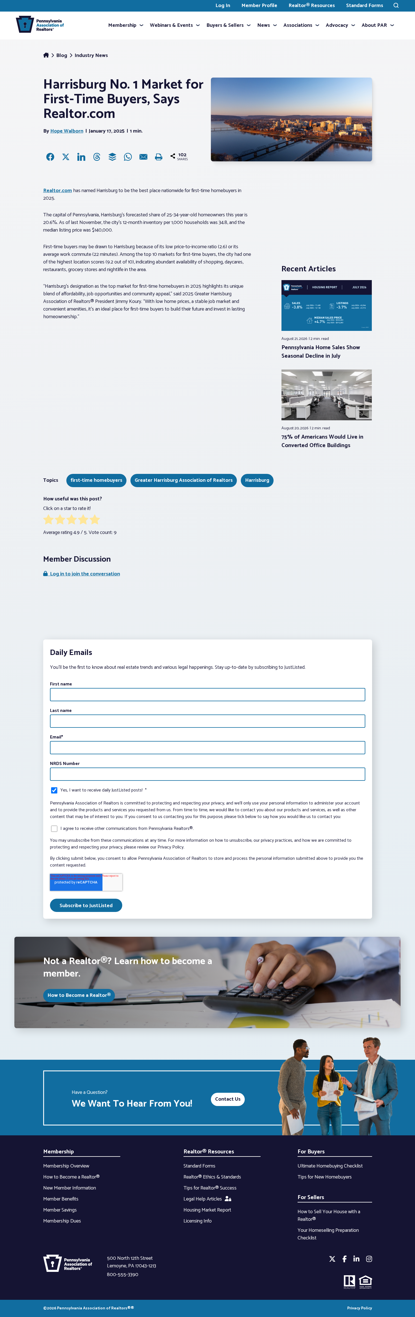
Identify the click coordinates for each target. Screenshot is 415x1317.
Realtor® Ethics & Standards (212, 1177)
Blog (62, 55)
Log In (222, 5)
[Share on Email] (143, 157)
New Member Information (69, 1188)
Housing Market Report (207, 1210)
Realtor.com (57, 190)
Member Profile (259, 5)
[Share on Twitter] (66, 157)
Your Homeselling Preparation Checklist (328, 1234)
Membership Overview (66, 1166)
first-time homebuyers (96, 480)
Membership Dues (62, 1221)
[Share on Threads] (97, 157)
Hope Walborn (66, 131)
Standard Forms (364, 5)
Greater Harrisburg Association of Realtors (184, 480)
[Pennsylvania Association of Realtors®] (40, 25)
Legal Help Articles (203, 1199)
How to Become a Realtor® (79, 995)
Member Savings (60, 1210)
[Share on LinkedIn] (81, 157)
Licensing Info (198, 1221)
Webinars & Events (171, 25)
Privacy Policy (359, 1308)
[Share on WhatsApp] (128, 157)
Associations (297, 25)
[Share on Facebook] (50, 157)
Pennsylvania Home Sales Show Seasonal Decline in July (320, 352)
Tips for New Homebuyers (325, 1177)
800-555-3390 (122, 1274)
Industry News (91, 55)
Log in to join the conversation (84, 574)
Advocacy (337, 25)
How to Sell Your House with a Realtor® (329, 1216)
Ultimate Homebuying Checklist (330, 1166)
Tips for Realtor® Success (210, 1188)
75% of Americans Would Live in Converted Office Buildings (322, 441)
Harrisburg (257, 480)
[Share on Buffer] (112, 157)
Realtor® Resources (312, 5)
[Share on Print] (159, 157)
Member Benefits (60, 1199)
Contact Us (228, 1099)
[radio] (48, 520)
